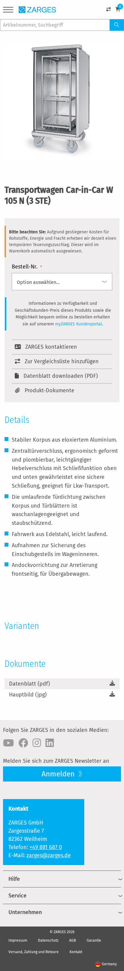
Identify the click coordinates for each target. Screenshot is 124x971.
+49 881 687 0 (45, 847)
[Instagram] (37, 743)
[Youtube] (8, 743)
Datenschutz (48, 940)
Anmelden (59, 774)
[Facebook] (23, 743)
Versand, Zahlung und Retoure (33, 952)
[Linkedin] (49, 743)
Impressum (17, 940)
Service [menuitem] (17, 895)
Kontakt (76, 952)
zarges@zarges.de (48, 855)
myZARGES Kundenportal (78, 324)
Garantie (94, 940)
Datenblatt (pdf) (29, 683)
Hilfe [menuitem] (14, 879)
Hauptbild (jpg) (28, 694)
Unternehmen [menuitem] (25, 912)
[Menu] (8, 11)
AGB (72, 940)
